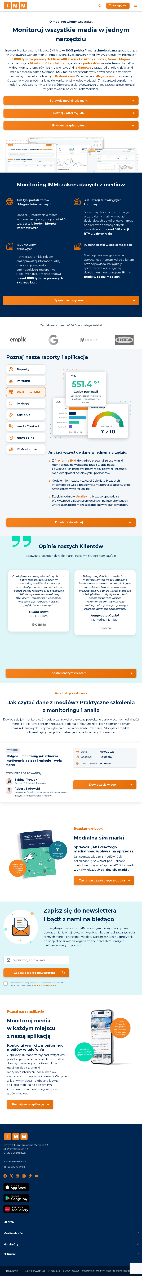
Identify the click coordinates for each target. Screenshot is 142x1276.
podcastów (91, 63)
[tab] (26, 369)
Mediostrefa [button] (13, 1233)
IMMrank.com (65, 76)
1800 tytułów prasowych (32, 59)
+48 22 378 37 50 (15, 1167)
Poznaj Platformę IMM (69, 113)
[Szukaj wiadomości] (99, 5)
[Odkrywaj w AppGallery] (16, 1209)
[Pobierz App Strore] (16, 1187)
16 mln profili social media (49, 63)
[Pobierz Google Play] (16, 1198)
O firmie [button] (9, 1254)
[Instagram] (24, 1176)
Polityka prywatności (35, 1271)
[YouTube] (36, 1176)
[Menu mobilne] (135, 5)
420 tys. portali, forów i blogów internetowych (40, 224)
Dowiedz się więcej (69, 522)
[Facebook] (5, 1176)
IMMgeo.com (104, 76)
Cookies (55, 1271)
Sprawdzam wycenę (68, 300)
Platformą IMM (65, 460)
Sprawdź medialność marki (69, 100)
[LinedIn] (17, 1176)
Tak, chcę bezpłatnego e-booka (102, 880)
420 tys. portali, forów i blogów (107, 59)
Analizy (81, 496)
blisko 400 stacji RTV (67, 59)
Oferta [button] (8, 1222)
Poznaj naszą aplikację (28, 1104)
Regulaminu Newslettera (45, 985)
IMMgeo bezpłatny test (69, 125)
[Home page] (15, 6)
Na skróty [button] (11, 1244)
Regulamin (12, 1271)
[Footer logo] (15, 1136)
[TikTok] (30, 1176)
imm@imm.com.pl (16, 1161)
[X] (11, 1176)
